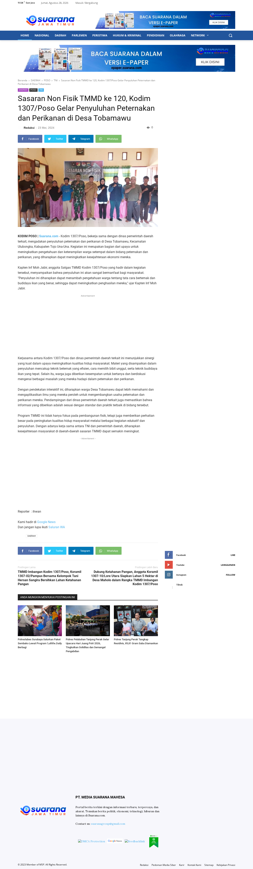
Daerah (60, 35)
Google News (46, 522)
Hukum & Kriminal (127, 35)
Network (198, 35)
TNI (41, 90)
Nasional (42, 35)
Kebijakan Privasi (226, 865)
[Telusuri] (230, 35)
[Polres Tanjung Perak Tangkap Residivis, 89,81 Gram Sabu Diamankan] (136, 620)
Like (233, 555)
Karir (181, 865)
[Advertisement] (88, 325)
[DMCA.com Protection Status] (91, 841)
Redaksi (144, 865)
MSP (41, 864)
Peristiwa (99, 35)
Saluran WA (56, 527)
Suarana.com (48, 236)
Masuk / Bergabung (87, 3)
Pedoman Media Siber (164, 865)
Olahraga (177, 35)
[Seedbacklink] (135, 841)
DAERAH (23, 90)
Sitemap (208, 865)
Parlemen (79, 35)
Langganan (228, 564)
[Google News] (115, 842)
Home (25, 35)
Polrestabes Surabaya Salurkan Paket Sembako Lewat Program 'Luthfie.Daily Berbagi (40, 643)
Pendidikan (155, 35)
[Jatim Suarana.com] (50, 20)
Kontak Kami (194, 865)
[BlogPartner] (154, 841)
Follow (230, 574)
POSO (33, 90)
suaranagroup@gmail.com (108, 824)
